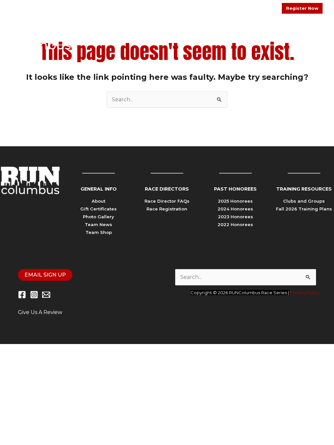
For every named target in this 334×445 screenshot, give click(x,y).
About (98, 201)
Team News (98, 224)
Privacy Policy (304, 292)
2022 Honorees (235, 224)
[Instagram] (34, 295)
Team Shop (98, 232)
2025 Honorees (235, 201)
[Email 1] (46, 295)
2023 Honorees (235, 216)
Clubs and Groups (304, 201)
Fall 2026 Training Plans (304, 208)
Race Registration (166, 208)
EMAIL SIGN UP (45, 275)
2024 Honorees (235, 208)
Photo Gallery (98, 216)
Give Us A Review (40, 312)
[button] (223, 34)
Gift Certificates (98, 208)
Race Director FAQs (167, 201)
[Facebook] (22, 295)
